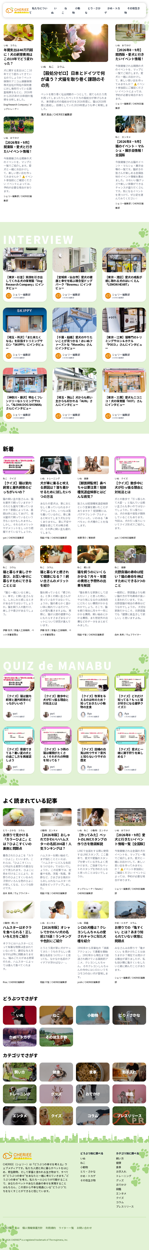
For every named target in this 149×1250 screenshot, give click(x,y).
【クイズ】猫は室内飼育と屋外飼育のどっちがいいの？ (17, 487)
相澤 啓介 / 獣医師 (86, 537)
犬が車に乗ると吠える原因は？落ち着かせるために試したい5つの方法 (55, 489)
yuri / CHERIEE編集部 (13, 537)
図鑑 (86, 922)
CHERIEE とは (11, 1228)
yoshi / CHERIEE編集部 (88, 982)
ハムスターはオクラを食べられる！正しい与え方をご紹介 (17, 932)
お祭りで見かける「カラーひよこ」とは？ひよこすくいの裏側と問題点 (17, 841)
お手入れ (121, 1171)
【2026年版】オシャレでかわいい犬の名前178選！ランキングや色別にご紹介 (55, 934)
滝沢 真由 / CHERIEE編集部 (56, 114)
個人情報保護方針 (32, 1228)
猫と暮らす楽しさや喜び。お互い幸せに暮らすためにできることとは (17, 578)
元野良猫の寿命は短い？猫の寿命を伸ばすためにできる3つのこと (130, 578)
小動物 (76, 10)
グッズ (120, 1180)
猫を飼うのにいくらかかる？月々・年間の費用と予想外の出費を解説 (91, 578)
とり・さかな (92, 10)
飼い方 (87, 567)
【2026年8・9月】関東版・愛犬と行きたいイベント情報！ (18, 147)
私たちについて (38, 10)
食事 (118, 1167)
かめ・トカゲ (112, 10)
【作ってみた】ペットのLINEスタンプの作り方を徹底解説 (92, 839)
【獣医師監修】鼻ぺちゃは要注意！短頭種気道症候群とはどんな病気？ (91, 489)
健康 (86, 478)
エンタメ (126, 137)
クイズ (12, 478)
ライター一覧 (66, 1228)
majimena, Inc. (60, 1239)
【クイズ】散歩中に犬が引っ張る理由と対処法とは (129, 487)
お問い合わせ (84, 1228)
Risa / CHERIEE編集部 (13, 982)
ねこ (64, 10)
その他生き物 (132, 10)
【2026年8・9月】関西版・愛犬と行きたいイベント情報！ (129, 54)
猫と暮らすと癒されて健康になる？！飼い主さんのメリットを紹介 (54, 578)
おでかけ (14, 137)
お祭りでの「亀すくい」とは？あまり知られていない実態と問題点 (129, 934)
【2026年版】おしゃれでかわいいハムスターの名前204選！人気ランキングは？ (55, 841)
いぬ (54, 10)
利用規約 (51, 1228)
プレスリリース (125, 1206)
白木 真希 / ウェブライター (128, 634)
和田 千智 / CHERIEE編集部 (53, 537)
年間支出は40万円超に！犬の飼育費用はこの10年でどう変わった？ (18, 56)
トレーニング (53, 478)
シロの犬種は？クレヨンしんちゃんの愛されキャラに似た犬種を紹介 (91, 934)
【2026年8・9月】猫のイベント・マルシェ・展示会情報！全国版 (129, 148)
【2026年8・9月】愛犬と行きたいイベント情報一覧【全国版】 (131, 839)
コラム (13, 45)
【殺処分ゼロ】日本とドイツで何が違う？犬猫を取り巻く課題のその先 (73, 79)
